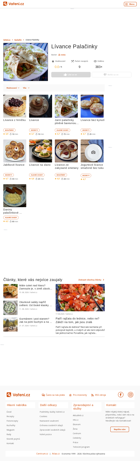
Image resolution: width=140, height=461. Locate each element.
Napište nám (120, 429)
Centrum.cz (42, 453)
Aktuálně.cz (78, 415)
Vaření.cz (6, 40)
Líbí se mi (72, 75)
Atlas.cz (56, 453)
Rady (9, 434)
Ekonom (77, 424)
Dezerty (34, 130)
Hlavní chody (62, 130)
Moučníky (9, 130)
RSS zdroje (100, 394)
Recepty (10, 416)
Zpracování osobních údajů (52, 430)
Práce (75, 442)
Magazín (10, 430)
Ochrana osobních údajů (51, 425)
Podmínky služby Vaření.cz (52, 412)
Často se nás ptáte (55, 394)
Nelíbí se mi (113, 75)
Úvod (9, 412)
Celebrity (77, 438)
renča (63, 55)
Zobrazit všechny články (89, 280)
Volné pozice (46, 434)
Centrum (77, 433)
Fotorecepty (12, 421)
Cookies (43, 416)
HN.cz (75, 420)
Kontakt (10, 443)
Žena (75, 429)
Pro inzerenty (80, 394)
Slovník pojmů (13, 439)
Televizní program (81, 447)
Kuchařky (18, 40)
